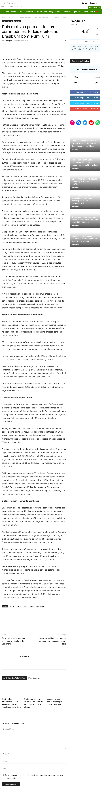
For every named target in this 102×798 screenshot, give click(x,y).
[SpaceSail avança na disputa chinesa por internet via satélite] (56, 690)
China (10, 21)
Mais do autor (34, 678)
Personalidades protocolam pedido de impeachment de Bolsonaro (14, 641)
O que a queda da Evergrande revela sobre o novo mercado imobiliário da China (85, 219)
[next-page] (7, 712)
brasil (12, 606)
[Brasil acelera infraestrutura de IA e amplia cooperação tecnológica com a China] (11, 690)
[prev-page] (3, 712)
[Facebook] (4, 46)
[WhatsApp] (23, 46)
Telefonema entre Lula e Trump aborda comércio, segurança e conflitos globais (85, 162)
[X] (10, 46)
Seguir (95, 98)
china (19, 606)
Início (4, 17)
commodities (28, 606)
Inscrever (94, 109)
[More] (29, 46)
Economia (17, 21)
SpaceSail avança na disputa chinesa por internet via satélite (54, 701)
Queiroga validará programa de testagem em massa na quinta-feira (52, 641)
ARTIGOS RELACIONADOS (14, 678)
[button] (94, 3)
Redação (8, 41)
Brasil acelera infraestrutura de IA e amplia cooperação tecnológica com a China (84, 143)
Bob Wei (75, 149)
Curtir (95, 92)
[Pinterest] (16, 46)
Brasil (11, 17)
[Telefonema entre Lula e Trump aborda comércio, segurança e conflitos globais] (34, 690)
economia (40, 606)
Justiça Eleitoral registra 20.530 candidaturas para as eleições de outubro (84, 239)
